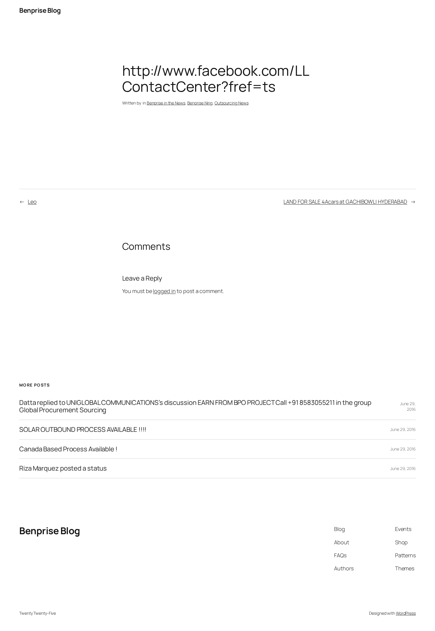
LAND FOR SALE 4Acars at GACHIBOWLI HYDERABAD (345, 201)
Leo (32, 201)
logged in (164, 290)
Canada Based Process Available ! (68, 449)
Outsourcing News (231, 103)
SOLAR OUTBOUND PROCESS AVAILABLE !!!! (82, 429)
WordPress (406, 613)
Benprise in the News (166, 103)
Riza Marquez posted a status (63, 468)
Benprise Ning (200, 103)
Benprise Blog (40, 10)
